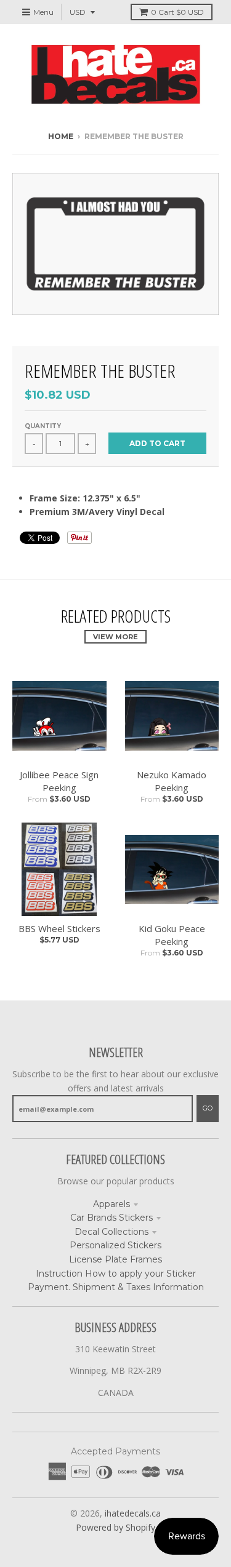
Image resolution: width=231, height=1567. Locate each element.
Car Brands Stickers (111, 1217)
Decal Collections (111, 1231)
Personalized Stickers (115, 1245)
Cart (177, 12)
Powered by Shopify (115, 1527)
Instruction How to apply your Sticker (116, 1273)
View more (115, 636)
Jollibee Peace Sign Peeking (59, 781)
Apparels (111, 1204)
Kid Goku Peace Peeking (172, 934)
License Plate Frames (115, 1259)
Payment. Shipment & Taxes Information (116, 1287)
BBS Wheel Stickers (59, 928)
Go (208, 1108)
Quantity (43, 426)
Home (60, 136)
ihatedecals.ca (133, 1513)
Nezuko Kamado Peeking (171, 781)
